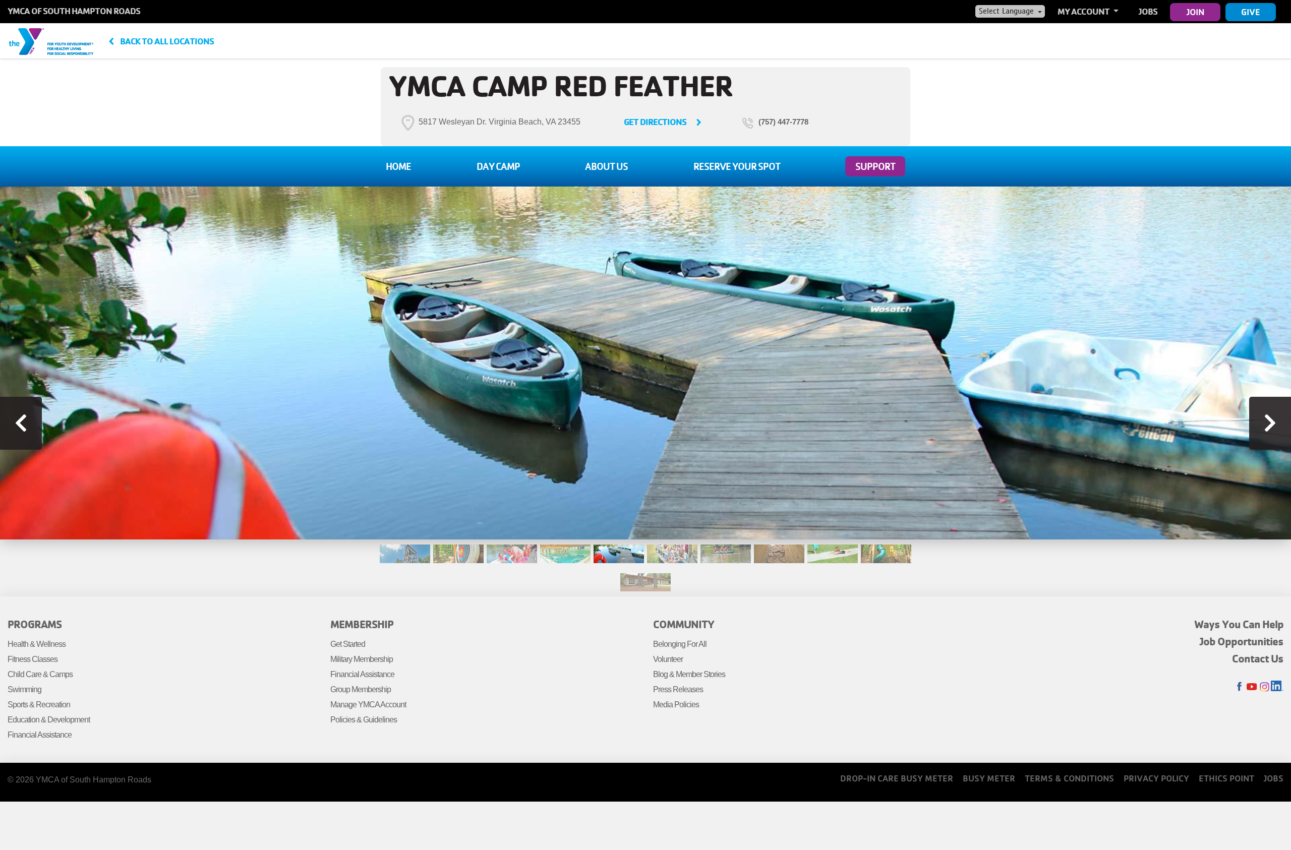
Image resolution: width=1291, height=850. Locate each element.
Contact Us (1257, 658)
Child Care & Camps (40, 674)
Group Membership (360, 689)
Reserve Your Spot (736, 166)
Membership (361, 624)
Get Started (347, 644)
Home (398, 166)
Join (1195, 12)
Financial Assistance (40, 735)
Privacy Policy (1156, 778)
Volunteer (668, 659)
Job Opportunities (1241, 641)
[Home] (51, 40)
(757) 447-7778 (783, 121)
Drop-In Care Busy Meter (896, 778)
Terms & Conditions (1069, 778)
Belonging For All (680, 644)
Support (875, 166)
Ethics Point (1226, 778)
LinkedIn (1277, 687)
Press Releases (678, 689)
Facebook (1239, 687)
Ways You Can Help (1238, 624)
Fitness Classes (32, 659)
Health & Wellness (37, 644)
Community (683, 624)
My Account (1084, 11)
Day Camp (498, 166)
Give (1250, 12)
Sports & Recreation (39, 704)
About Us (606, 166)
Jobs (1148, 11)
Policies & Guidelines (363, 719)
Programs (35, 624)
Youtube (1252, 687)
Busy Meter (989, 778)
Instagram (1264, 687)
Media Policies (676, 704)
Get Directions (655, 122)
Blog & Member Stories (689, 674)
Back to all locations (167, 41)
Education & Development (49, 719)
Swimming (24, 689)
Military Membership (361, 659)
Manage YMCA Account (368, 704)
